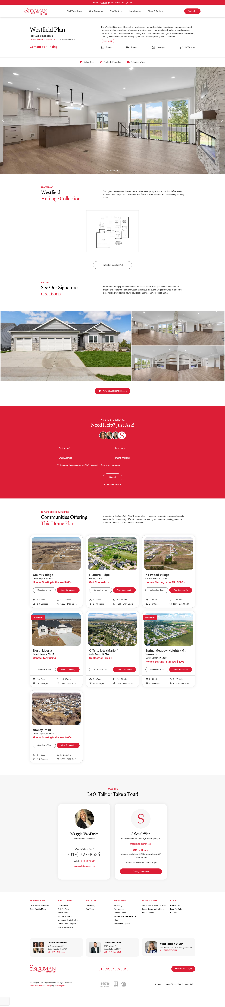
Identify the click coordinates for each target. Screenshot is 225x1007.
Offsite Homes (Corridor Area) (44, 39)
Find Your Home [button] (75, 11)
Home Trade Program (67, 924)
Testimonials (63, 913)
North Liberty (42, 650)
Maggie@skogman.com (140, 844)
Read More (107, 41)
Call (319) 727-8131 (112, 952)
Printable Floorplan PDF (112, 265)
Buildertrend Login (183, 968)
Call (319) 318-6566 (56, 952)
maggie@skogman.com (84, 866)
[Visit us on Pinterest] (113, 968)
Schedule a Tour (137, 62)
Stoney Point (42, 730)
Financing (118, 905)
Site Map (158, 984)
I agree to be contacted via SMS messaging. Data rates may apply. (90, 465)
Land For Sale (176, 909)
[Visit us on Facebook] (101, 968)
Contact (191, 11)
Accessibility (189, 984)
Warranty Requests (122, 924)
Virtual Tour (88, 62)
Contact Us (175, 905)
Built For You (63, 909)
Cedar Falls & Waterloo (39, 905)
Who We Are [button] (116, 11)
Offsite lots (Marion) (103, 650)
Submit (112, 477)
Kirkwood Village (157, 575)
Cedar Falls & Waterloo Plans (154, 905)
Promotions (119, 909)
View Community (68, 590)
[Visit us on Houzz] (125, 968)
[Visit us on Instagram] (119, 968)
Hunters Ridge (99, 575)
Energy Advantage (65, 927)
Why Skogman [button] (96, 11)
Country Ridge (43, 575)
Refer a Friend (120, 913)
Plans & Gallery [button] (155, 11)
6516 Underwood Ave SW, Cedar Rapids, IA (140, 838)
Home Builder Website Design (41, 986)
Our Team (90, 909)
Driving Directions (141, 871)
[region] (112, 62)
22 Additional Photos (114, 391)
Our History (90, 905)
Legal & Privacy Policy (173, 984)
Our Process (63, 905)
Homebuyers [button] (135, 11)
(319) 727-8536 (84, 855)
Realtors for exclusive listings (111, 2)
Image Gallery (148, 913)
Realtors (173, 913)
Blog (116, 920)
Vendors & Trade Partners (69, 920)
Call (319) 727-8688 (168, 950)
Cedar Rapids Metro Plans (153, 909)
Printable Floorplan (112, 62)
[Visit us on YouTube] (107, 968)
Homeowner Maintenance (125, 916)
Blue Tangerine (60, 986)
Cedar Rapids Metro (38, 909)
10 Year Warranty (65, 916)
